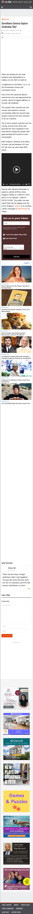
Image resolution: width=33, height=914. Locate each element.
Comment (5, 601)
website (17, 206)
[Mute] (26, 184)
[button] (16, 169)
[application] (16, 169)
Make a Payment (6, 905)
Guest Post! (5, 912)
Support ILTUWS (16, 912)
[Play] (4, 184)
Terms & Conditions (8, 908)
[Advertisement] (16, 484)
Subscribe (16, 257)
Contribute (19, 908)
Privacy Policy (25, 905)
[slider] (15, 184)
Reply (29, 588)
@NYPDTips (22, 209)
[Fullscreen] (29, 184)
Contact (16, 905)
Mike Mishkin (6, 30)
